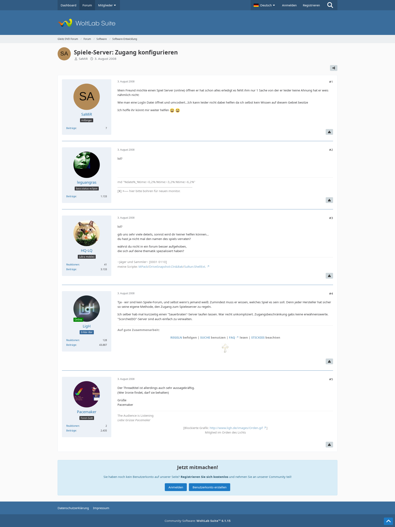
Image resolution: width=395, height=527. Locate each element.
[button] (265, 5)
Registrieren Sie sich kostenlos (204, 477)
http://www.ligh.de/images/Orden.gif (236, 428)
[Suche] (330, 5)
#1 (331, 82)
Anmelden (289, 5)
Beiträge (71, 128)
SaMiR (83, 59)
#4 (331, 293)
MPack (143, 266)
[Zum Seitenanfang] (388, 521)
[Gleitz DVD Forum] (197, 22)
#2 (331, 150)
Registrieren (311, 5)
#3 (331, 218)
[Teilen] (333, 68)
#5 (331, 379)
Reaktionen (72, 264)
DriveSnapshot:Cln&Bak (166, 266)
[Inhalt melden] (329, 132)
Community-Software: (198, 521)
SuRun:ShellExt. (195, 266)
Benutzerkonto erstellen (210, 487)
